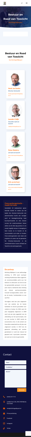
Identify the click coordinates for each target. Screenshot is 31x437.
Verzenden (21, 390)
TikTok (8, 428)
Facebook (9, 418)
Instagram (9, 423)
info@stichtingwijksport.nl (14, 408)
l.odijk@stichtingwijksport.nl (14, 126)
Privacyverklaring (11, 413)
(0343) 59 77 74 (11, 396)
